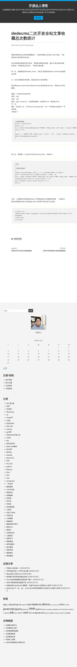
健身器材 (9, 487)
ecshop (9, 429)
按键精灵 (9, 521)
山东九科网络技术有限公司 (15, 642)
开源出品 (9, 515)
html (61, 604)
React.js (9, 469)
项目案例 (9, 556)
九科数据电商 (10, 634)
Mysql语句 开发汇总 (13, 574)
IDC (7, 441)
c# (7, 415)
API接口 (9, 409)
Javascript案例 (11, 446)
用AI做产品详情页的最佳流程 (16, 577)
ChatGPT (9, 417)
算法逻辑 (9, 547)
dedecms (37, 604)
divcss (46, 604)
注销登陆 (9, 388)
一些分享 (9, 484)
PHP (8, 461)
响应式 (15, 613)
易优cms (9, 527)
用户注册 (9, 383)
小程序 (8, 510)
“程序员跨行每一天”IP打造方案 (17, 571)
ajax (5, 604)
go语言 (9, 432)
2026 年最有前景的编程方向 (16, 582)
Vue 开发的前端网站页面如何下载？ (19, 579)
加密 (12, 612)
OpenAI (9, 455)
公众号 (60, 609)
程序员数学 (10, 544)
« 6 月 (5, 368)
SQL (7, 475)
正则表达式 (10, 533)
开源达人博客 (38, 5)
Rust (8, 472)
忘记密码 (9, 386)
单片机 (8, 501)
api (8, 605)
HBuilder (56, 605)
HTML (8, 438)
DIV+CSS (9, 426)
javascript (8, 609)
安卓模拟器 (10, 507)
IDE (68, 605)
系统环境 (9, 550)
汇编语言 (9, 535)
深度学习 (9, 538)
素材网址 (9, 553)
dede (29, 604)
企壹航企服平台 (11, 625)
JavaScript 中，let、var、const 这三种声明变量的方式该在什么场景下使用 (33, 588)
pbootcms (10, 458)
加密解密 (9, 495)
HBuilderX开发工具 (13, 435)
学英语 (8, 504)
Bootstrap (10, 412)
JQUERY (9, 449)
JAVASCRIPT (10, 443)
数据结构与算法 (12, 524)
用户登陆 (9, 380)
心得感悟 (9, 518)
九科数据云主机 (11, 628)
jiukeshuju (30, 45)
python (9, 466)
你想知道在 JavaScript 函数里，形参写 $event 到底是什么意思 (28, 585)
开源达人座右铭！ (12, 568)
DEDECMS (18, 239)
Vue (7, 478)
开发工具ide (10, 512)
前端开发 (9, 492)
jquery (18, 609)
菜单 (39, 18)
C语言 (8, 420)
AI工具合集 (10, 403)
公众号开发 (10, 489)
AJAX (8, 406)
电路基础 (9, 541)
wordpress (10, 481)
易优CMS (48, 613)
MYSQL (9, 452)
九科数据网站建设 (12, 631)
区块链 (8, 498)
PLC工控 (9, 464)
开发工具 (31, 613)
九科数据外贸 (10, 637)
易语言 (8, 530)
